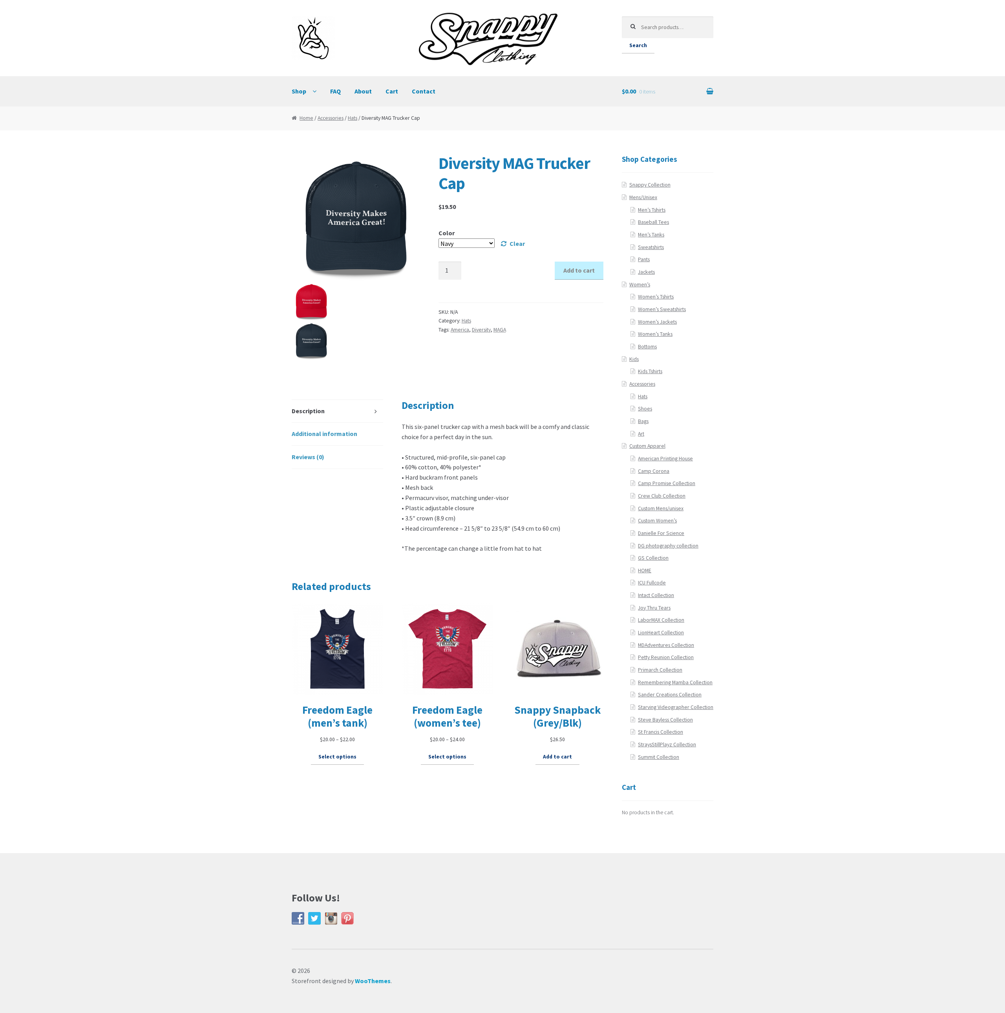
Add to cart (579, 270)
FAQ (335, 91)
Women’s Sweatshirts (662, 309)
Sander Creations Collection (670, 694)
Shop (299, 91)
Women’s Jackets (657, 322)
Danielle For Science (661, 533)
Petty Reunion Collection (666, 657)
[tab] (338, 411)
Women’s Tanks (655, 334)
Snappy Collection (650, 184)
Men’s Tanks (651, 234)
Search (638, 45)
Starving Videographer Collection (675, 707)
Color (447, 233)
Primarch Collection (660, 670)
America (460, 329)
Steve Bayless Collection (665, 719)
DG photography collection (668, 545)
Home (306, 118)
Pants (644, 259)
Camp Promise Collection (666, 483)
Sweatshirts (651, 247)
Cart (392, 91)
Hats (352, 118)
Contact (423, 91)
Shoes (645, 408)
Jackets (646, 272)
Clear (517, 243)
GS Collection (653, 558)
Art (641, 433)
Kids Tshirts (650, 371)
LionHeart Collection (661, 632)
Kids (634, 359)
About (363, 91)
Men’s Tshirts (651, 210)
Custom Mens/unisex (660, 508)
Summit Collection (658, 757)
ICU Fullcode (652, 582)
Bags (643, 421)
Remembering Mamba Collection (675, 682)
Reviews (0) (308, 457)
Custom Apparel (647, 446)
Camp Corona (653, 471)
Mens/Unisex (643, 197)
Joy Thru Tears (654, 608)
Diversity (481, 329)
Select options (337, 756)
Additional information (324, 434)
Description (308, 411)
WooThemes (373, 981)
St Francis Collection (660, 732)
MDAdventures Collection (666, 645)
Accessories (331, 118)
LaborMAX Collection (661, 620)
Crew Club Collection (661, 496)
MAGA (499, 329)
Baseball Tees (653, 222)
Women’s (639, 284)
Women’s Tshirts (656, 296)
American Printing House (665, 458)
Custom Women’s (657, 520)
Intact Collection (656, 595)
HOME (644, 570)
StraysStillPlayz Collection (667, 744)
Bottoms (647, 346)
